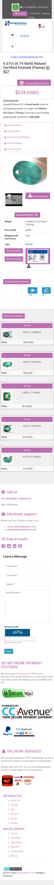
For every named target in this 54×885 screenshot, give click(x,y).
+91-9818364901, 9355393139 (35, 7)
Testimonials (17, 851)
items (21, 13)
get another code (12, 642)
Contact (31, 17)
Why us (14, 856)
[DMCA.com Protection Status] (12, 869)
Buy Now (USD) (14, 251)
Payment (15, 847)
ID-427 (27, 450)
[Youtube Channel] (20, 547)
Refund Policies (14, 143)
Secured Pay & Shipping (18, 137)
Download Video (40, 196)
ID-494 (27, 355)
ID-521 (27, 419)
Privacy (14, 823)
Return (14, 818)
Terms (14, 833)
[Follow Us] (9, 547)
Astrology (15, 838)
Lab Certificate (14, 125)
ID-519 (27, 325)
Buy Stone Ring (14, 259)
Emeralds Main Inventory (36, 83)
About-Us (15, 800)
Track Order (35, 13)
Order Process (14, 149)
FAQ (12, 809)
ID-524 (27, 386)
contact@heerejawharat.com (21, 526)
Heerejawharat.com (25, 873)
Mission (14, 814)
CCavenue (22, 673)
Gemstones (16, 842)
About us (46, 13)
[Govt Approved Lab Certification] (41, 26)
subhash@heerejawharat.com (22, 529)
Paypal (11, 673)
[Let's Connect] (14, 547)
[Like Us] (3, 547)
